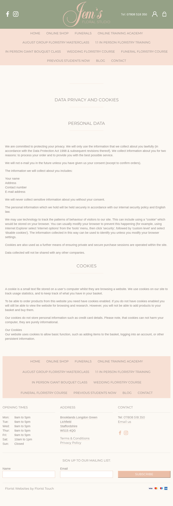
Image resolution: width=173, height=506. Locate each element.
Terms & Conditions (75, 438)
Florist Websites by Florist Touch (29, 488)
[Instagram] (15, 14)
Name (7, 468)
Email (64, 468)
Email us (124, 422)
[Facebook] (7, 14)
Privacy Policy (70, 443)
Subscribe (144, 474)
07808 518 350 (137, 14)
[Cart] (166, 14)
